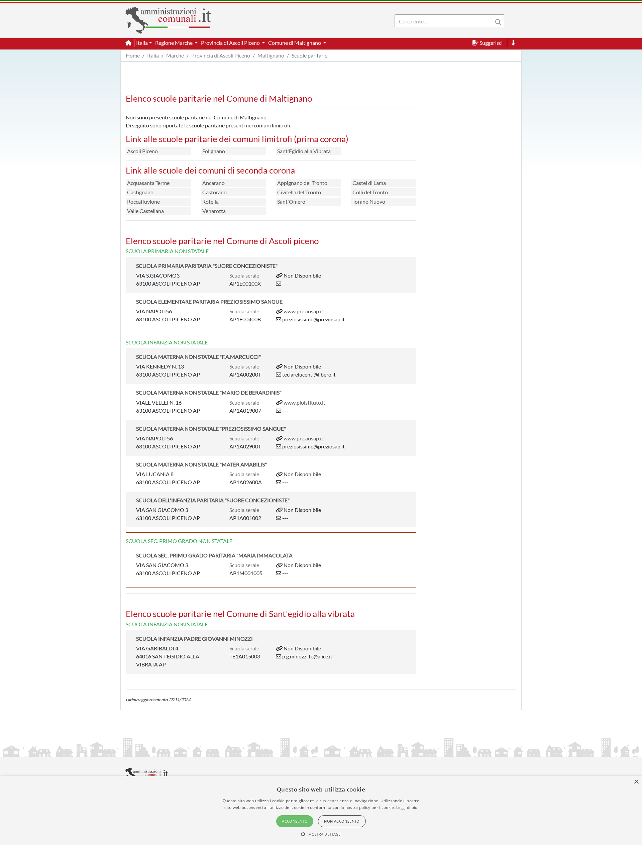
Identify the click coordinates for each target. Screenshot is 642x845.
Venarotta (214, 211)
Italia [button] (142, 42)
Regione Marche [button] (174, 42)
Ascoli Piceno (142, 151)
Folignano (213, 151)
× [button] (636, 781)
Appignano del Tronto (302, 183)
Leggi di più (407, 807)
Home (133, 55)
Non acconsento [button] (342, 821)
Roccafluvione (143, 201)
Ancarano (213, 183)
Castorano (214, 192)
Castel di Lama (369, 183)
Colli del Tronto (370, 192)
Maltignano (270, 55)
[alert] (321, 810)
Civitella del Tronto (299, 192)
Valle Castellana (145, 211)
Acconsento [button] (295, 821)
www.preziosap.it (303, 311)
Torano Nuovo (368, 201)
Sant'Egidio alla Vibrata (304, 151)
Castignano (140, 192)
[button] (321, 834)
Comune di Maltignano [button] (295, 42)
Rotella (210, 201)
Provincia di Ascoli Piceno (220, 55)
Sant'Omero (291, 201)
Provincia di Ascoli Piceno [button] (231, 42)
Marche (175, 55)
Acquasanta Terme (148, 183)
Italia (153, 55)
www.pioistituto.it (304, 402)
